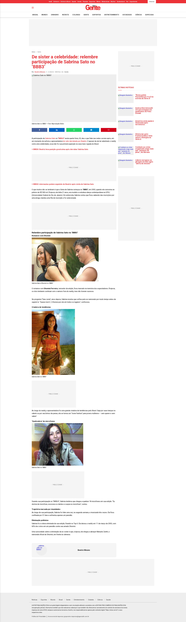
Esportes (92, 1)
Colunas (76, 15)
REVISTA (65, 15)
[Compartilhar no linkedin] (56, 130)
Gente (79, 1)
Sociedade (127, 15)
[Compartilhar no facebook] (39, 130)
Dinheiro (56, 1)
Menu (98, 1)
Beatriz (84, 141)
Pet (127, 1)
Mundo (45, 15)
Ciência (138, 15)
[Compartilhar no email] (108, 130)
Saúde (74, 1)
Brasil (35, 15)
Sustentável (121, 1)
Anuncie (151, 1)
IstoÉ (50, 1)
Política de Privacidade (39, 616)
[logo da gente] (93, 8)
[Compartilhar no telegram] (91, 130)
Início (33, 52)
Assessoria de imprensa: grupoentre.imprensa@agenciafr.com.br (68, 616)
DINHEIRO (55, 15)
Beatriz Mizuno (40, 72)
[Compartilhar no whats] (74, 130)
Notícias (34, 600)
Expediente (133, 1)
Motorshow (105, 1)
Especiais (149, 15)
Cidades (91, 600)
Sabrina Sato (50, 138)
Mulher (113, 1)
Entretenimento (111, 15)
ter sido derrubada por (72, 141)
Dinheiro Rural (66, 1)
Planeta (85, 1)
